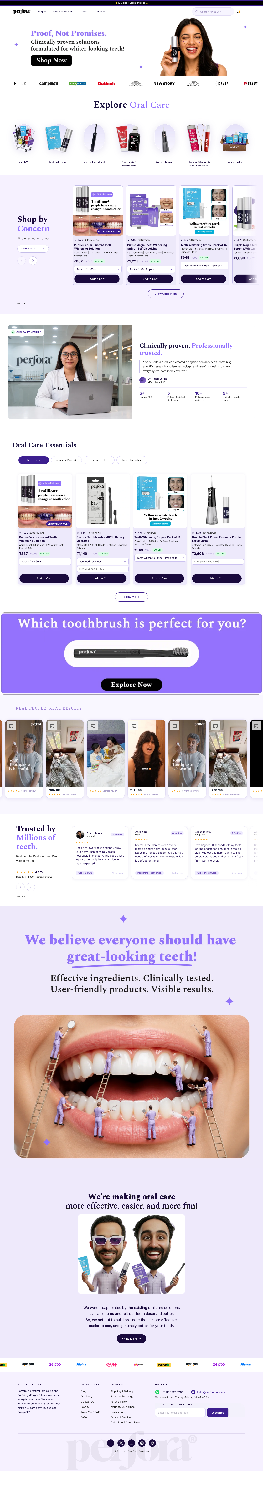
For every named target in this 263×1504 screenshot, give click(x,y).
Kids (84, 11)
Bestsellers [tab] (33, 460)
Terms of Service (121, 1417)
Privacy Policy (119, 1412)
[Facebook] (110, 1443)
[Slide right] (248, 3)
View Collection (166, 293)
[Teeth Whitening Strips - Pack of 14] (204, 210)
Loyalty (85, 1406)
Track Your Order (91, 1412)
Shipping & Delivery (122, 1391)
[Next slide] (33, 260)
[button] (245, 11)
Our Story (86, 1396)
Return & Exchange (122, 1396)
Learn (98, 11)
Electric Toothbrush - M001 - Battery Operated (101, 538)
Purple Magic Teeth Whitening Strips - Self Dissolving (147, 246)
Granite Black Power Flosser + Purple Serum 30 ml (216, 538)
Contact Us (87, 1401)
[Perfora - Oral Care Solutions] (22, 11)
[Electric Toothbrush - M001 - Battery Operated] (103, 501)
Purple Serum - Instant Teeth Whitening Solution (93, 246)
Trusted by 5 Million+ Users (131, 3)
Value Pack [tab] (99, 460)
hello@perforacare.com (211, 1392)
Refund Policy (119, 1401)
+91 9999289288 (172, 1392)
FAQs (84, 1417)
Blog (83, 1391)
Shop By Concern (62, 11)
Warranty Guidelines (123, 1406)
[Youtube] (131, 1443)
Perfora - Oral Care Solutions (133, 1451)
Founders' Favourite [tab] (66, 460)
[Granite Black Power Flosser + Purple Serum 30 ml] (218, 501)
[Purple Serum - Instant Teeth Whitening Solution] (98, 210)
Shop (41, 11)
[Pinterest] (152, 1443)
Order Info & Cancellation (126, 1422)
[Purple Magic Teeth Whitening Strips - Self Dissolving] (151, 210)
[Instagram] (142, 1443)
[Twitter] (121, 1443)
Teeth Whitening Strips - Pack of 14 (204, 245)
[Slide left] (15, 3)
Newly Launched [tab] (132, 460)
